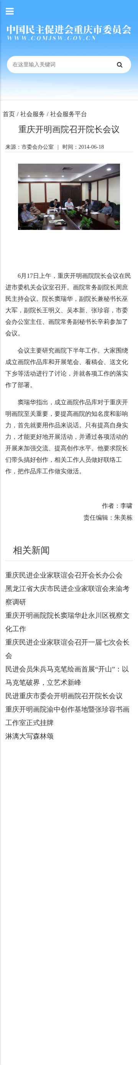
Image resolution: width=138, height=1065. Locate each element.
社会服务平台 (68, 114)
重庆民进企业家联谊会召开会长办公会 (64, 575)
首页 (9, 114)
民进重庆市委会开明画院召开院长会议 (64, 696)
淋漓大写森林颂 (29, 736)
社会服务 (32, 114)
